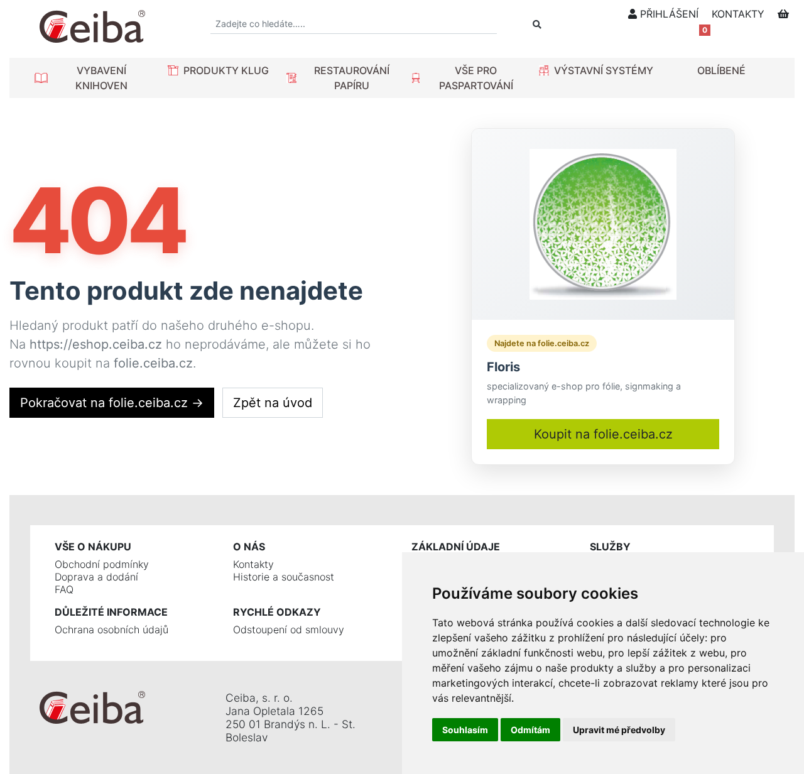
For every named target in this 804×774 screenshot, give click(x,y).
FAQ (64, 589)
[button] (92, 78)
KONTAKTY (738, 14)
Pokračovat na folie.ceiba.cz (112, 402)
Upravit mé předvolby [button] (619, 729)
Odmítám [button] (530, 729)
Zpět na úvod (272, 402)
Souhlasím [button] (465, 729)
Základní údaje (455, 546)
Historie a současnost (283, 576)
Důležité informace (111, 612)
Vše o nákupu (93, 546)
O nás (249, 546)
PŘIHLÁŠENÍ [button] (667, 14)
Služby (610, 546)
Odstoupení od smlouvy (288, 629)
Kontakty (253, 564)
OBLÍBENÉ (721, 70)
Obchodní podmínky (102, 564)
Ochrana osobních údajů (111, 629)
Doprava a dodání (96, 576)
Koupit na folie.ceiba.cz (603, 434)
